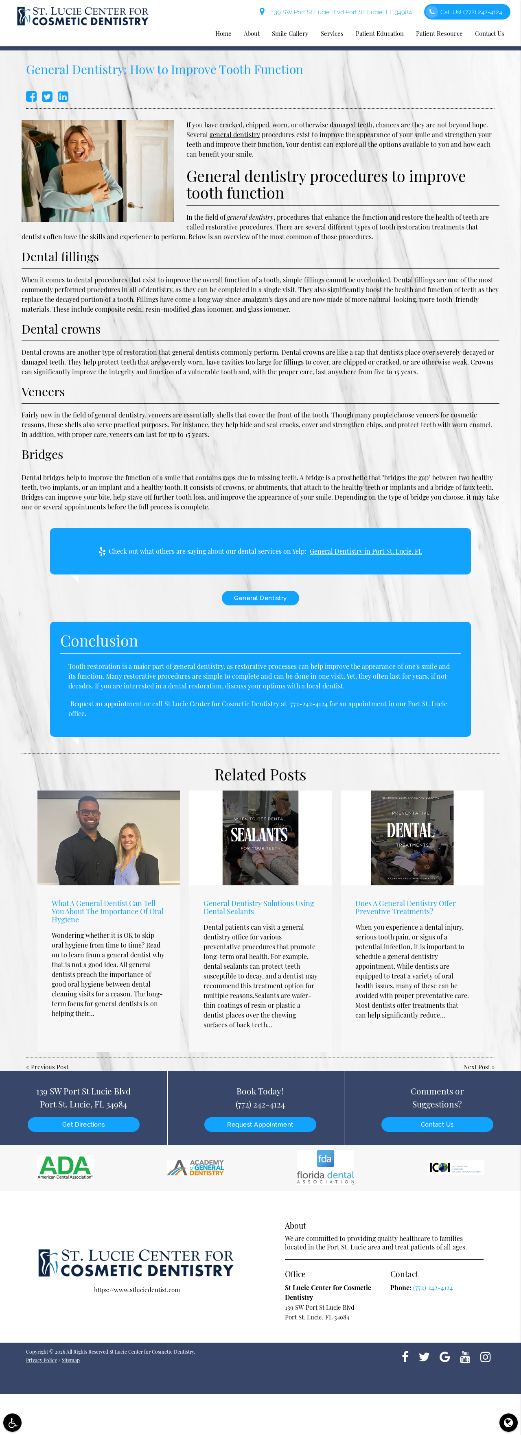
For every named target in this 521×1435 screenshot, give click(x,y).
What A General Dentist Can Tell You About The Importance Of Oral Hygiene (108, 911)
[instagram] (485, 1356)
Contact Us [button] (489, 33)
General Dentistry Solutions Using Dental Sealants (259, 907)
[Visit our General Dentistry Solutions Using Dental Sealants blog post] (260, 838)
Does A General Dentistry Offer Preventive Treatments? (405, 907)
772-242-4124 (309, 703)
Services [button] (332, 33)
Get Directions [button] (83, 1124)
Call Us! (471, 12)
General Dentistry (260, 598)
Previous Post (49, 1067)
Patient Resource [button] (439, 33)
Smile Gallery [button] (290, 33)
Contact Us (437, 1124)
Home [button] (223, 33)
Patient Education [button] (380, 33)
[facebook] (405, 1356)
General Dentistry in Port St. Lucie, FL (366, 551)
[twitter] (424, 1356)
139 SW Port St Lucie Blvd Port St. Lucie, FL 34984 (340, 12)
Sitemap (71, 1360)
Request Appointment (260, 1124)
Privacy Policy (41, 1360)
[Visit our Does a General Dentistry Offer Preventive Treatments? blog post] (412, 838)
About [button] (252, 33)
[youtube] (465, 1356)
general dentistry (235, 134)
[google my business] (445, 1356)
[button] (12, 1422)
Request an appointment (106, 703)
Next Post (477, 1067)
